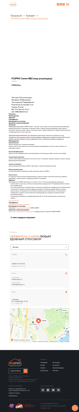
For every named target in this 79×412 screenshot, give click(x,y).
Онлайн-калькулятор (39, 91)
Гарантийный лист (14, 200)
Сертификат (12, 204)
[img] (13, 4)
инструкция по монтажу (22, 208)
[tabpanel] (39, 297)
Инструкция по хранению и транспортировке (22, 211)
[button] (18, 371)
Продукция (16, 15)
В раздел (30, 15)
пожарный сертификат (23, 204)
